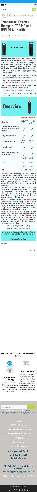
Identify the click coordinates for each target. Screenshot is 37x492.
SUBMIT (31, 407)
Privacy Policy (28, 410)
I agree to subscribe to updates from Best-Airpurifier (19, 410)
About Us (19, 420)
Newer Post (32, 251)
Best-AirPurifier (17, 486)
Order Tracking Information (18, 446)
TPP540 (27, 58)
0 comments (23, 36)
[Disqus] (18, 276)
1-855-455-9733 (19, 454)
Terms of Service (18, 442)
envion (5, 244)
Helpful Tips (9, 14)
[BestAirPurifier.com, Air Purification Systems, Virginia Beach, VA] (18, 480)
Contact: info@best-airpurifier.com (19, 429)
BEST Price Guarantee (18, 425)
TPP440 (18, 58)
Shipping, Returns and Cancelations (19, 433)
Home (3, 14)
